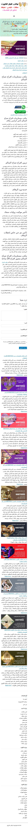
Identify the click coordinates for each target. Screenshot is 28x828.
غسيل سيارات (23, 800)
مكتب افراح (21, 60)
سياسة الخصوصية (22, 701)
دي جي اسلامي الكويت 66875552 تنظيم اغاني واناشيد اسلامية (15, 560)
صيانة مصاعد (24, 741)
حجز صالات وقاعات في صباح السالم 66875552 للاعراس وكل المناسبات (15, 429)
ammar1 (21, 57)
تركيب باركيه (24, 737)
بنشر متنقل (24, 716)
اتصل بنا (25, 699)
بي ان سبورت (23, 714)
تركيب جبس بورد (23, 774)
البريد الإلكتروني (23, 329)
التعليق (25, 309)
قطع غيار (25, 817)
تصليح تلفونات (23, 792)
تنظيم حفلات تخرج (11, 63)
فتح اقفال (24, 720)
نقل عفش (24, 731)
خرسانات (25, 753)
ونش (26, 805)
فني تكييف (24, 759)
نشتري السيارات (23, 763)
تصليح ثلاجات (24, 790)
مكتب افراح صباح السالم (12, 68)
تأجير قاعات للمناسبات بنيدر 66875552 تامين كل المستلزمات (15, 466)
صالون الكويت (23, 757)
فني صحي (24, 722)
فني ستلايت (24, 711)
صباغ (26, 807)
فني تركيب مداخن (22, 796)
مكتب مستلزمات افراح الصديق (18, 114)
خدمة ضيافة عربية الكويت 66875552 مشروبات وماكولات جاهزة (15, 594)
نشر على (11, 57)
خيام (26, 815)
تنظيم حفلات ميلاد (16, 65)
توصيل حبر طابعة (23, 813)
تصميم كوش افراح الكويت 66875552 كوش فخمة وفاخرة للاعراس (14, 667)
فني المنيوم (24, 798)
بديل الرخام (24, 780)
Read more (20, 375)
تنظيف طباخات (23, 768)
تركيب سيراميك (23, 735)
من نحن (25, 704)
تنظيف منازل (24, 751)
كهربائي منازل (23, 726)
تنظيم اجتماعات (19, 63)
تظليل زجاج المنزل (22, 809)
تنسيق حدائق (24, 778)
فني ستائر (24, 776)
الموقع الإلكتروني (24, 335)
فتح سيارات (24, 733)
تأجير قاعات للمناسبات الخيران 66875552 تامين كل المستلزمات (14, 502)
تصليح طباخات (23, 770)
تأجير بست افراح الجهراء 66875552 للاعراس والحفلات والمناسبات (15, 393)
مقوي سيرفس (23, 724)
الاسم (25, 323)
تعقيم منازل (24, 761)
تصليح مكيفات (23, 802)
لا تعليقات (24, 73)
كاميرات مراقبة (23, 728)
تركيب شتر (24, 739)
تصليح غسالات (23, 788)
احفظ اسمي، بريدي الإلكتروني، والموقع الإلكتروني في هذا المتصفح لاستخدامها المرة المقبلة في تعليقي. (14, 342)
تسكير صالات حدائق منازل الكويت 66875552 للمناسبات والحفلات (15, 631)
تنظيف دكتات (24, 765)
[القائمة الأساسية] (14, 16)
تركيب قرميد (24, 811)
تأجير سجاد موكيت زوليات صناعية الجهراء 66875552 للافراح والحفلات (17, 539)
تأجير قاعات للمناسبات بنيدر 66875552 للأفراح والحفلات (15, 357)
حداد (26, 794)
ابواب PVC (24, 743)
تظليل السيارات (23, 772)
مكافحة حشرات (23, 718)
